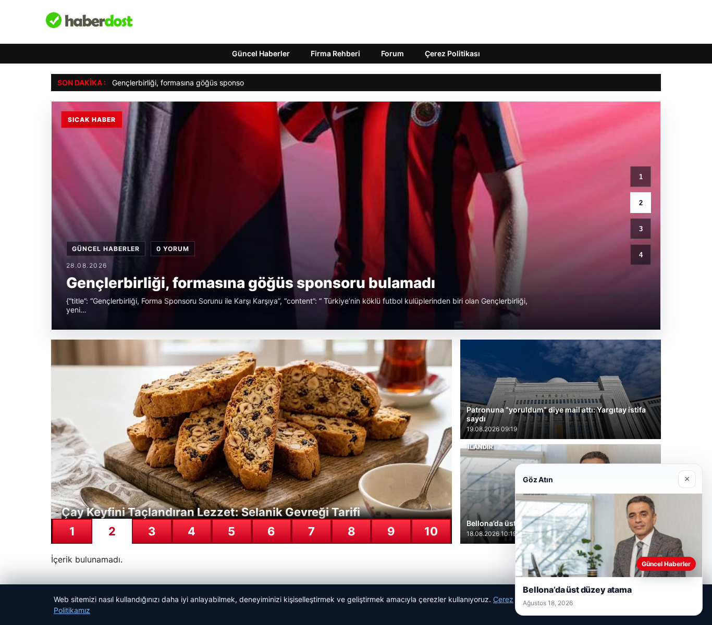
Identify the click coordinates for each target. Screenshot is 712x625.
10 (431, 531)
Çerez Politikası (452, 53)
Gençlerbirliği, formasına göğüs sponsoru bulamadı (198, 82)
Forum (392, 53)
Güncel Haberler (261, 53)
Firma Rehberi (335, 53)
